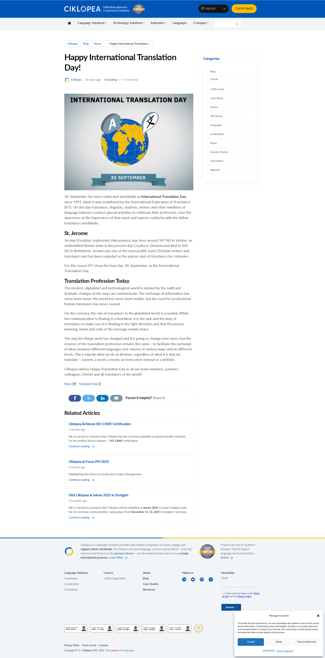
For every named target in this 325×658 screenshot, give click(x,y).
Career (214, 79)
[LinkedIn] (102, 398)
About (146, 573)
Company (200, 23)
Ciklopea (82, 9)
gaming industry (124, 553)
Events (214, 107)
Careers (108, 573)
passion (115, 650)
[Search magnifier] (237, 25)
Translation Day (89, 384)
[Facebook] (75, 398)
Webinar (215, 170)
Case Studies (150, 584)
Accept (251, 642)
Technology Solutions (128, 23)
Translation (216, 161)
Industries (157, 23)
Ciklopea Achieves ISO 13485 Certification (100, 424)
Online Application (115, 578)
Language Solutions (91, 23)
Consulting (110, 79)
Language (215, 125)
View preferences (306, 642)
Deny (279, 642)
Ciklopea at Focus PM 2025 (89, 462)
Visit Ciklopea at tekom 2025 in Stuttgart (98, 495)
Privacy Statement (285, 651)
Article (225, 557)
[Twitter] (88, 398)
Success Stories (219, 152)
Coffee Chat (217, 89)
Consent (103, 645)
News (70, 384)
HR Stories (216, 116)
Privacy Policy (71, 645)
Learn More (116, 557)
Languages (179, 23)
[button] (318, 615)
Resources (149, 589)
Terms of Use (89, 645)
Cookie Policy (269, 650)
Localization (217, 134)
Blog (212, 71)
